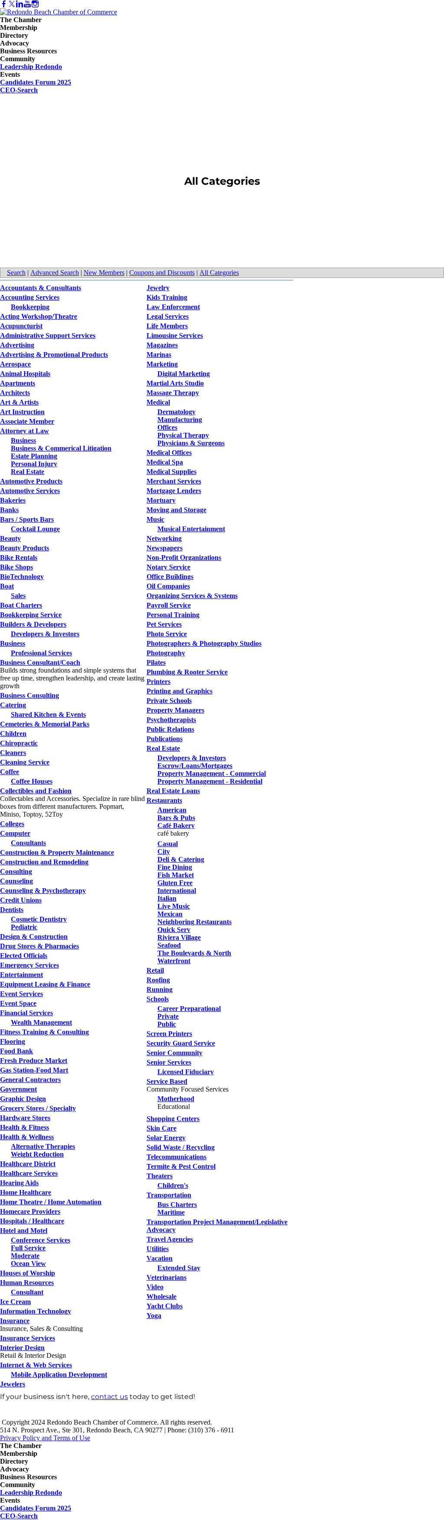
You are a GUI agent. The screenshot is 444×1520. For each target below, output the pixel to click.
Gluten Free (175, 882)
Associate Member (27, 421)
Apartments (17, 383)
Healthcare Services (29, 1173)
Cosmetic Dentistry (39, 919)
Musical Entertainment (191, 529)
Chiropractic (19, 743)
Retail (155, 970)
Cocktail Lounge (35, 529)
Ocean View (28, 1263)
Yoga (154, 1315)
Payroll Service (169, 605)
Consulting (16, 871)
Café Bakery (176, 825)
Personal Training (173, 614)
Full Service (28, 1248)
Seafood (169, 945)
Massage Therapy (173, 392)
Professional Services (41, 653)
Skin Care (161, 1128)
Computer (15, 833)
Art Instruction (22, 411)
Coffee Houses (31, 781)
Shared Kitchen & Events (48, 714)
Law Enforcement (173, 307)
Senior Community (174, 1052)
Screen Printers (169, 1033)
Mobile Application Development (59, 1374)
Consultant (27, 1292)
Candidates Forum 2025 (35, 82)
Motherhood (175, 1098)
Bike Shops (16, 567)
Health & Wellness (27, 1137)
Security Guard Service (181, 1043)
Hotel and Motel (23, 1230)
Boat (7, 586)
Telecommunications (176, 1156)
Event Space (18, 1003)
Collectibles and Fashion (36, 790)
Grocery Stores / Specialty (38, 1108)
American (171, 810)
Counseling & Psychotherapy (43, 890)
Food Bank (16, 1051)
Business (23, 440)
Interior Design (22, 1347)
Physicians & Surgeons (191, 443)
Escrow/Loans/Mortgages (194, 765)
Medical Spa (165, 462)
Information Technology (35, 1311)
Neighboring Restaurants (194, 921)
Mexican (170, 914)
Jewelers (12, 1384)
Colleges (12, 823)
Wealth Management (41, 1022)
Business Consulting (29, 695)
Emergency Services (29, 965)
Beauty (10, 538)
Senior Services (169, 1062)
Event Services (21, 993)
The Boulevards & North (194, 953)
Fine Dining (174, 867)
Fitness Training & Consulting (44, 1032)
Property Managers (175, 710)
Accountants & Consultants (40, 287)
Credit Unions (21, 900)
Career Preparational (189, 1008)
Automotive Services (30, 490)
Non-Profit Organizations (184, 557)
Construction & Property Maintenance (57, 852)
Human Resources (27, 1282)
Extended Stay (178, 1268)
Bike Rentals (18, 557)
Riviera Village (179, 937)
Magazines (162, 345)
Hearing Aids (19, 1183)
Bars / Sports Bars (27, 519)
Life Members (167, 326)
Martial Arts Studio (175, 383)
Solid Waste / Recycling (181, 1147)
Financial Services (26, 1013)
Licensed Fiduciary (185, 1071)
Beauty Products (24, 548)
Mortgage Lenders (174, 490)
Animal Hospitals (25, 373)
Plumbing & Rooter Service (187, 672)
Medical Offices (169, 452)
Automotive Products (31, 481)
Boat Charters (21, 605)
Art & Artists (19, 402)
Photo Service (167, 633)
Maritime (171, 1212)
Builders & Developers (33, 624)
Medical (158, 402)
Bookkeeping (30, 307)
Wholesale (161, 1296)
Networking (164, 538)
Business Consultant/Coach (40, 662)
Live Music (173, 906)
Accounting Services (29, 297)
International (176, 890)
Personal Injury (34, 463)
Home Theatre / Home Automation (50, 1202)
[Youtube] (27, 4)
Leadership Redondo (31, 66)
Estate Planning (34, 456)
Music (155, 519)
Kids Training (167, 297)
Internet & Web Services (36, 1365)
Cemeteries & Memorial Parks (44, 724)
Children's (172, 1185)
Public (166, 1024)
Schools (158, 999)
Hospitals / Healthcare (32, 1221)
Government (18, 1089)
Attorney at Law (24, 431)
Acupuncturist (21, 326)
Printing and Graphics (179, 691)
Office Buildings (170, 576)
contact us (109, 1397)
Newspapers (165, 548)
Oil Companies (168, 586)
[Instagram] (35, 4)
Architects (15, 392)
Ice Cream (15, 1301)
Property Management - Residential (209, 781)
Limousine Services (175, 335)
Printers (158, 681)
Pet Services (164, 624)
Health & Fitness (24, 1127)
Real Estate (27, 471)
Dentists (11, 909)
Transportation (169, 1195)
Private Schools (169, 700)
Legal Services (168, 316)
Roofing (158, 980)
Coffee (9, 771)
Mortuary (161, 500)
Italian (166, 898)
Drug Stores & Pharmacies (39, 946)
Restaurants (164, 800)
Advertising (17, 345)
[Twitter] (11, 4)
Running (160, 989)
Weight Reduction (37, 1154)
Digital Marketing (183, 373)
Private (168, 1016)
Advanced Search (54, 272)
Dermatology (176, 411)
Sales (18, 595)
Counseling (16, 881)
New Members (104, 272)
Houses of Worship (27, 1273)
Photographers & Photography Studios (204, 643)
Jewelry (158, 287)
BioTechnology (22, 576)
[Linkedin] (19, 4)
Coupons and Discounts (162, 272)
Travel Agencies (170, 1239)
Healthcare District (28, 1163)
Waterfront (173, 960)
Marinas (159, 354)
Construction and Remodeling (44, 862)
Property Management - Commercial (211, 773)
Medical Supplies (171, 471)
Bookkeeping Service (31, 614)
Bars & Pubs (176, 817)
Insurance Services (27, 1338)
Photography (166, 653)
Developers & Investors (45, 633)
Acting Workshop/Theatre (38, 316)
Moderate (25, 1255)
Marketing (162, 364)
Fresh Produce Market (33, 1060)
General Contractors (30, 1079)
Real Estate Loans (173, 790)
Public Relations (170, 729)
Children (13, 733)
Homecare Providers (30, 1211)
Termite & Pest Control (181, 1166)
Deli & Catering (180, 859)
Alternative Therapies (43, 1146)
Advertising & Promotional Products (54, 354)
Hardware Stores (25, 1117)
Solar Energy (166, 1137)
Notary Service (168, 567)
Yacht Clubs (165, 1306)
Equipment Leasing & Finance (45, 984)
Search (16, 272)
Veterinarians (166, 1277)
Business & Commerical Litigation (61, 448)
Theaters (160, 1176)
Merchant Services (174, 481)
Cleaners (13, 752)
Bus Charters (177, 1204)
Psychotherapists (171, 719)
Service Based (167, 1081)
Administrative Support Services (47, 335)
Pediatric (24, 927)
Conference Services (40, 1240)
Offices (167, 427)
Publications (165, 738)
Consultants (28, 843)
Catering (13, 705)
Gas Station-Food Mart (34, 1070)
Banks (9, 509)
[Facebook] (3, 4)
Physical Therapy (183, 435)
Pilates (156, 662)
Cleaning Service (24, 762)
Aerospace (15, 364)
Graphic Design (23, 1098)
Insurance (14, 1320)
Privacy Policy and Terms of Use (45, 1438)
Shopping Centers (173, 1118)
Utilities (158, 1248)
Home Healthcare (25, 1192)
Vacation (160, 1258)
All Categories (219, 272)
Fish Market (175, 875)
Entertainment (21, 974)
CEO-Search (19, 90)
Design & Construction (34, 936)
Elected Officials (23, 955)
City (163, 851)
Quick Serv (173, 929)
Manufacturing (179, 419)
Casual (167, 843)
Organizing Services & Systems (192, 595)
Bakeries (13, 500)
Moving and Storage (176, 509)
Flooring (12, 1041)
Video (155, 1287)
